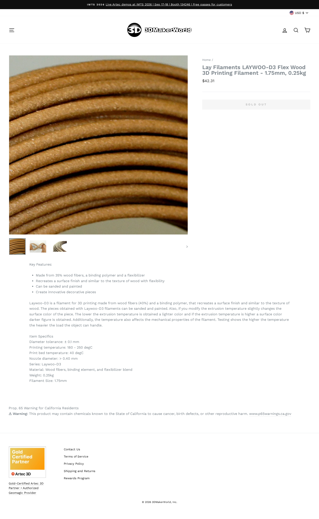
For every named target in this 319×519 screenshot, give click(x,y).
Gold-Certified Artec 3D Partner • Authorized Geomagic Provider (26, 488)
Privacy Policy (74, 463)
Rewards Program (77, 478)
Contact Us (72, 449)
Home (206, 60)
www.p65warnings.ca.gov (270, 414)
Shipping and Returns (79, 471)
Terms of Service (76, 456)
